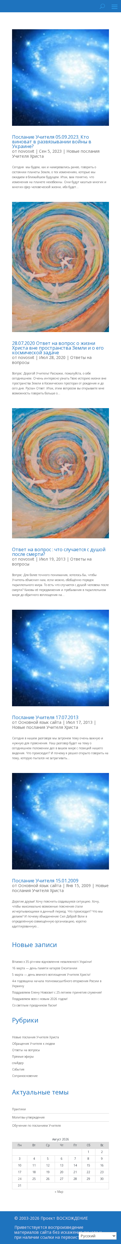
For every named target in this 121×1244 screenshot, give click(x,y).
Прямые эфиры (23, 1056)
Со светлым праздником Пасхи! (34, 1005)
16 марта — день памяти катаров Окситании (44, 968)
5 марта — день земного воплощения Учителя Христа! (51, 974)
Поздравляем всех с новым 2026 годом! (40, 999)
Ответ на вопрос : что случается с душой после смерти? (58, 551)
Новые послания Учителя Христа (45, 727)
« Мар (59, 1192)
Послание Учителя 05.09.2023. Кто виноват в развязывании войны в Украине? (51, 142)
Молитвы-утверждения (28, 1117)
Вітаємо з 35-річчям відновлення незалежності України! (52, 962)
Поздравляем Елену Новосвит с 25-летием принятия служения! (57, 992)
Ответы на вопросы (26, 1050)
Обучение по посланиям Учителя (36, 1125)
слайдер (17, 1063)
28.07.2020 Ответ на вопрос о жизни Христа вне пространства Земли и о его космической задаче (58, 348)
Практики (19, 1109)
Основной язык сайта (39, 722)
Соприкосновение (25, 1076)
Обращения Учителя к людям (33, 1044)
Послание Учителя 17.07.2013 (45, 717)
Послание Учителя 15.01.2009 (45, 880)
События (18, 1069)
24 (19, 1179)
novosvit (26, 151)
